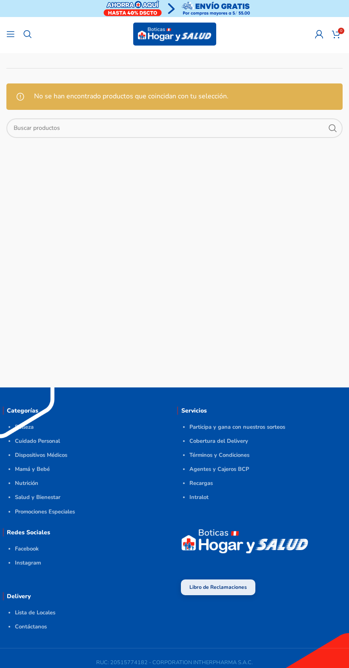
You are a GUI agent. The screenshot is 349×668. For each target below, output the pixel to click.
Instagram (28, 563)
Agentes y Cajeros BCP (219, 469)
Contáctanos (31, 627)
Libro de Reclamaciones (218, 587)
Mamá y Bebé (32, 469)
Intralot (199, 497)
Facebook (27, 549)
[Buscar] (27, 34)
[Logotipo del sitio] (174, 33)
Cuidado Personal (37, 441)
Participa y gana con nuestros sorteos (237, 427)
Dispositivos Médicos (41, 455)
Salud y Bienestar (37, 497)
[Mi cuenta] (319, 34)
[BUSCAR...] (333, 128)
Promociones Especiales (45, 512)
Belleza (24, 427)
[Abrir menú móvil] (10, 34)
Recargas (201, 483)
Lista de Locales (35, 612)
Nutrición (26, 483)
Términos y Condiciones (219, 455)
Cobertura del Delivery (218, 441)
